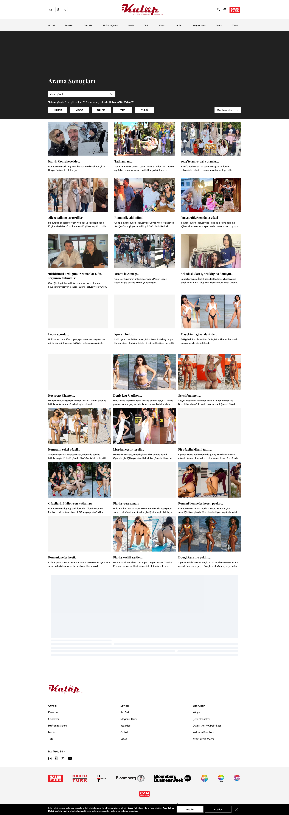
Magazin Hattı (199, 25)
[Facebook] (56, 758)
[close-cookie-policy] (237, 809)
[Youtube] (70, 758)
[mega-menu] (224, 9)
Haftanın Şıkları (110, 25)
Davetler (69, 25)
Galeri (219, 25)
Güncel (51, 25)
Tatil (146, 25)
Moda (131, 25)
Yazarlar (125, 725)
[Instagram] (50, 758)
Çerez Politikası (202, 719)
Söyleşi (161, 25)
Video (235, 25)
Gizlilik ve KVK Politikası (207, 725)
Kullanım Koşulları (203, 732)
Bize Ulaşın (199, 705)
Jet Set (179, 25)
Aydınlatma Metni (203, 739)
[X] (63, 758)
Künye (196, 712)
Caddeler (88, 25)
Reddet (218, 809)
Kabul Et (190, 809)
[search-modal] (218, 9)
